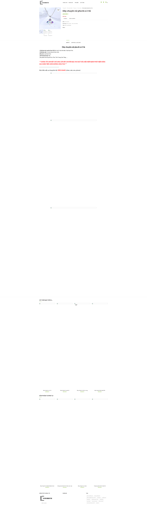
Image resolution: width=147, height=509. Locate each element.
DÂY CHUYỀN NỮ (68, 25)
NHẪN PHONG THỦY (95, 499)
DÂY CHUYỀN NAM (90, 495)
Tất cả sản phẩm (69, 8)
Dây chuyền (79, 8)
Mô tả (67, 42)
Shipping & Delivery (76, 42)
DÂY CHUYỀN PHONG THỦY (91, 497)
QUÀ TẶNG (88, 501)
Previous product (104, 8)
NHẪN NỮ (88, 499)
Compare (65, 18)
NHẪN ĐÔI (101, 499)
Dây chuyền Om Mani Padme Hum (47, 485)
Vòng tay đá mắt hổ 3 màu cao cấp (64, 485)
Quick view (54, 307)
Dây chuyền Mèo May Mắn (99, 390)
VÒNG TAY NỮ (101, 501)
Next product (107, 8)
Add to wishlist (72, 18)
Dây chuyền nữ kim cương (82, 390)
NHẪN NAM (104, 497)
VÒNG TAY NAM (94, 501)
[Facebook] (66, 27)
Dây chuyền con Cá (47, 390)
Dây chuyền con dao (82, 485)
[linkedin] (70, 27)
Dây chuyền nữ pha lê (64, 390)
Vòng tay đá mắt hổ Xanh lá (100, 485)
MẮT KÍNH (99, 497)
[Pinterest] (68, 27)
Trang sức (75, 8)
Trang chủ (64, 8)
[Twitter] (67, 27)
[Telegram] (71, 27)
